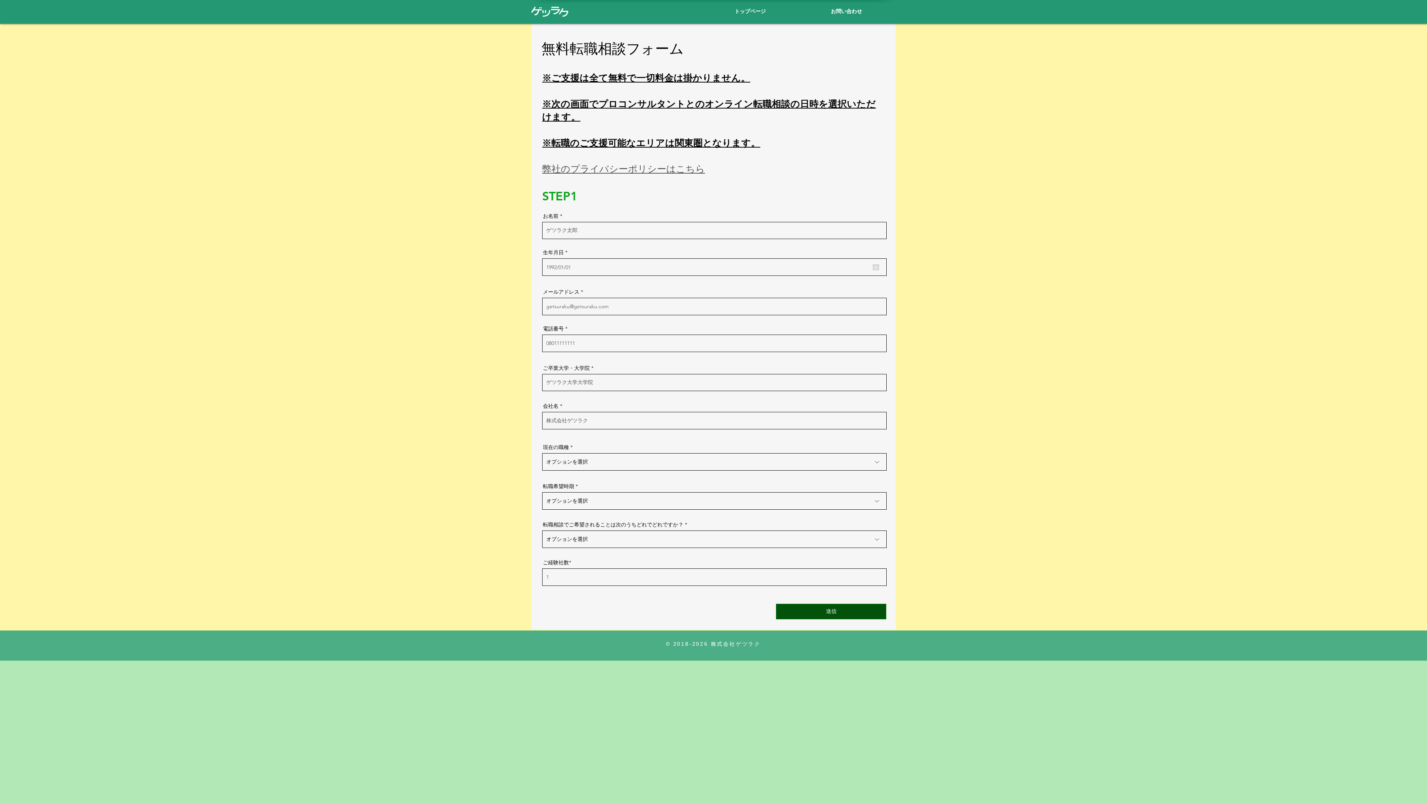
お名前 (551, 216)
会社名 (551, 406)
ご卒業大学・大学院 (566, 368)
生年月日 (556, 252)
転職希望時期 (558, 486)
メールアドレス (561, 291)
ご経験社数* (557, 562)
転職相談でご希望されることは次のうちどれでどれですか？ (613, 524)
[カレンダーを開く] (876, 267)
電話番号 (553, 328)
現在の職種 (556, 447)
